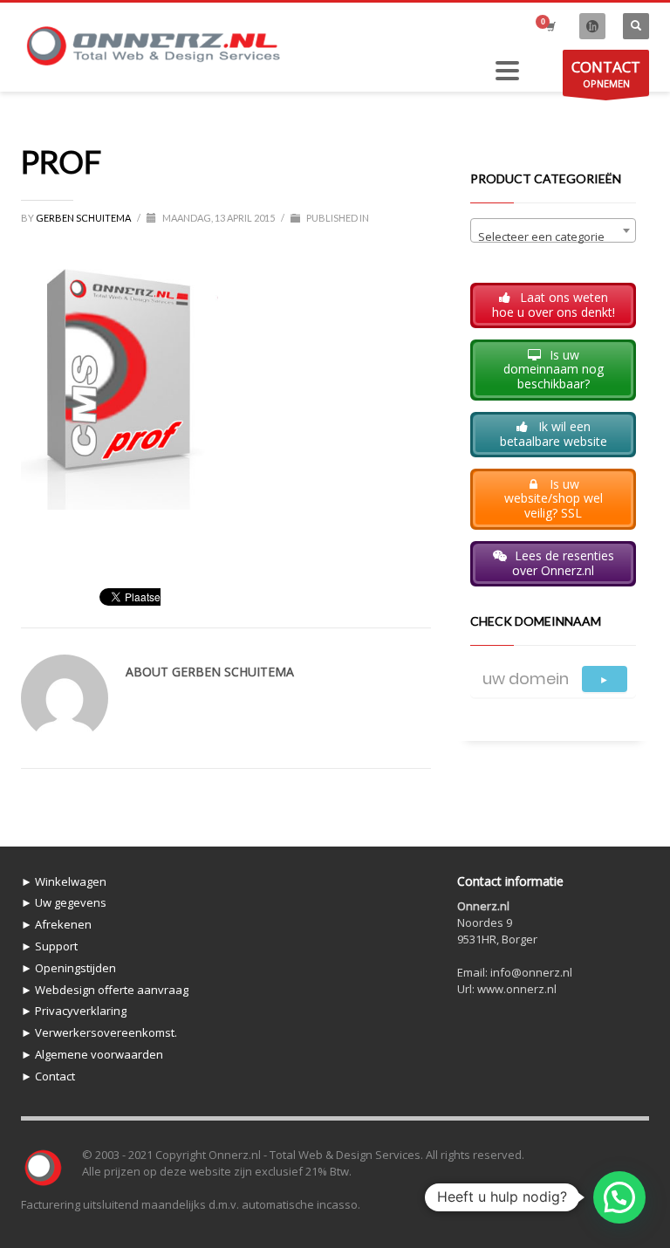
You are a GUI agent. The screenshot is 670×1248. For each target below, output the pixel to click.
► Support (49, 946)
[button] (619, 1197)
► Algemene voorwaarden (92, 1054)
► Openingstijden (68, 968)
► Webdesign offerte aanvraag (104, 990)
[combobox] (553, 230)
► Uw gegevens (63, 902)
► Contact (48, 1076)
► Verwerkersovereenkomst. (99, 1032)
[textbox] (553, 237)
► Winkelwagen (63, 881)
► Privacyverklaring (73, 1010)
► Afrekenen (56, 924)
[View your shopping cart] (549, 26)
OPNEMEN (605, 73)
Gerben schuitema (84, 217)
